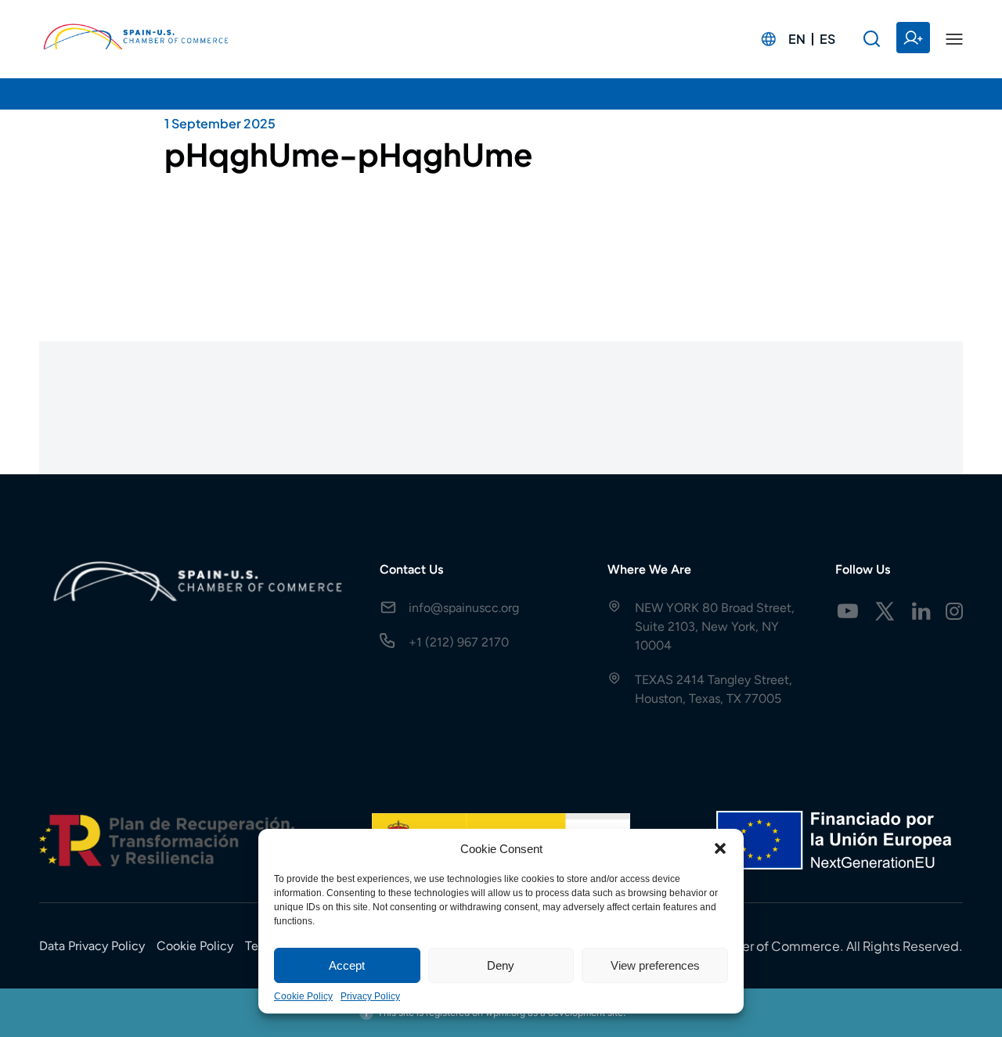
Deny (500, 965)
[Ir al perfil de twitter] (884, 611)
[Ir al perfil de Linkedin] (921, 611)
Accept (347, 965)
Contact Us (411, 569)
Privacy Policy (370, 996)
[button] (720, 848)
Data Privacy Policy (92, 945)
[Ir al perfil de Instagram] (954, 611)
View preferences (655, 965)
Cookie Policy (303, 996)
